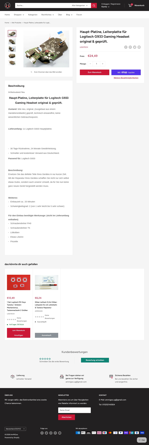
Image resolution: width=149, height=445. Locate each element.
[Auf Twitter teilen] (134, 47)
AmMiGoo (38, 311)
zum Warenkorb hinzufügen (18, 332)
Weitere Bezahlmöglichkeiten (126, 78)
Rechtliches (46, 15)
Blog (68, 15)
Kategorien (32, 15)
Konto (105, 6)
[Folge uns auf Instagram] (50, 433)
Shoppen (18, 15)
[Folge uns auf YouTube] (59, 433)
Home (7, 15)
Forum (79, 15)
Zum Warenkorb (94, 72)
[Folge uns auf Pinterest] (55, 433)
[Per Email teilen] (139, 47)
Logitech (84, 47)
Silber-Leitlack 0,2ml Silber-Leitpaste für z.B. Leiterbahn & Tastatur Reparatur (46, 305)
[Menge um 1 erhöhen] (102, 63)
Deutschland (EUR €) (13, 429)
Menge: (83, 64)
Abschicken (66, 417)
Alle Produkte (16, 23)
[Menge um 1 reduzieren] (90, 63)
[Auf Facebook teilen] (125, 47)
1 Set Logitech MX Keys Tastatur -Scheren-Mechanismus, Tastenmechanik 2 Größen (17, 306)
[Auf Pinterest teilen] (130, 47)
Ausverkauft (46, 335)
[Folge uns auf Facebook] (42, 433)
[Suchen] (94, 5)
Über (60, 15)
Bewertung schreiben (95, 360)
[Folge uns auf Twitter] (46, 433)
